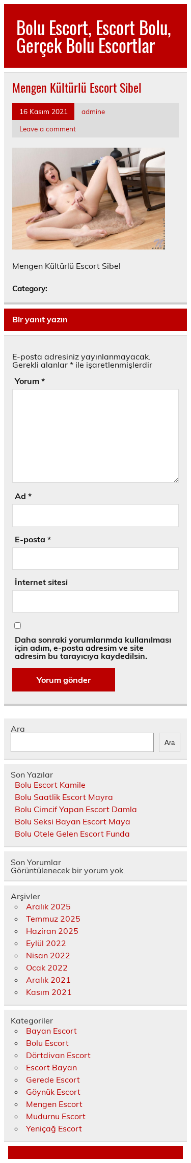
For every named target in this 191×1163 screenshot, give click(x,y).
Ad (23, 496)
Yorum (30, 381)
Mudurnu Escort (56, 1116)
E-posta (33, 539)
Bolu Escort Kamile (50, 785)
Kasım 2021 (49, 992)
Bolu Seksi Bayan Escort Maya (72, 821)
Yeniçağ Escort (54, 1128)
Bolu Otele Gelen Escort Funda (72, 833)
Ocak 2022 (47, 967)
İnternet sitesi (41, 582)
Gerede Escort (53, 1079)
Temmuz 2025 (53, 918)
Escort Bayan (51, 1067)
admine (93, 111)
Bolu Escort (47, 1043)
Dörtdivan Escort (58, 1055)
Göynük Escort (53, 1092)
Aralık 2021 (48, 980)
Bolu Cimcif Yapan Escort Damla (76, 809)
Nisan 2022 (48, 955)
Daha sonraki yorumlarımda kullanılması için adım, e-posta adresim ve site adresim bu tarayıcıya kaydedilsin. (93, 647)
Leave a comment (47, 128)
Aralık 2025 (48, 906)
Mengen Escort (54, 1104)
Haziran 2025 (52, 931)
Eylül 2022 (46, 943)
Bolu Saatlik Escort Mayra (64, 797)
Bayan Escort (51, 1031)
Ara (18, 729)
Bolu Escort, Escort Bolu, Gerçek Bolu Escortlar (93, 36)
